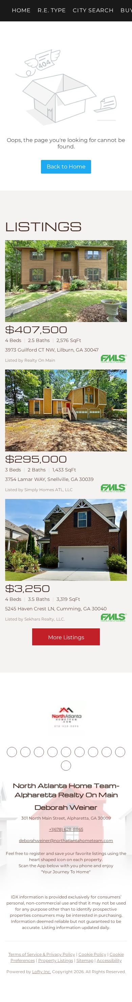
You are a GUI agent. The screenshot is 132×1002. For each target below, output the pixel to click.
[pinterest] (120, 752)
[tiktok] (93, 752)
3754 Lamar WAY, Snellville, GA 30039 (49, 479)
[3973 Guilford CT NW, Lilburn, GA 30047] (66, 281)
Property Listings (55, 960)
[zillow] (52, 752)
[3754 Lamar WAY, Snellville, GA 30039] (66, 410)
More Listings (66, 637)
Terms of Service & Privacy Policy (41, 954)
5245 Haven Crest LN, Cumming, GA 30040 (56, 609)
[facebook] (12, 752)
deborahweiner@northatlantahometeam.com (66, 840)
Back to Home (66, 166)
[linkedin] (25, 752)
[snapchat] (107, 752)
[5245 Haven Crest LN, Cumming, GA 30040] (66, 540)
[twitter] (39, 752)
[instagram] (66, 752)
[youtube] (79, 752)
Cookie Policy (92, 954)
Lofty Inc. (41, 971)
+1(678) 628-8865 (66, 829)
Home (21, 10)
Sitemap (84, 960)
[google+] (66, 766)
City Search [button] (93, 10)
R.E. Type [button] (52, 10)
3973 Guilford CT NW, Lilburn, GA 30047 (51, 350)
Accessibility (109, 960)
